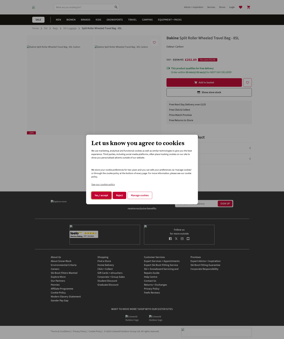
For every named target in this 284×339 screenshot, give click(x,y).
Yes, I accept (101, 195)
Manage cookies (140, 195)
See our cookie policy (103, 184)
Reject (119, 195)
